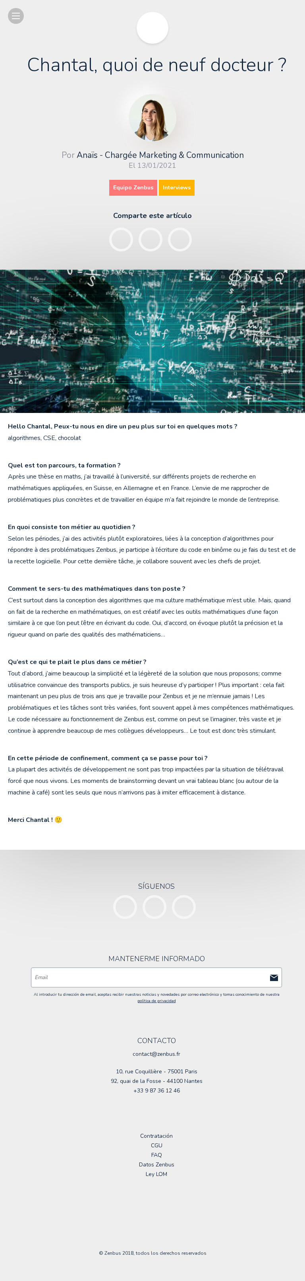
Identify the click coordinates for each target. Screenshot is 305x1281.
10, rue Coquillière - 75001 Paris (156, 1071)
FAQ (156, 1155)
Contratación (156, 1136)
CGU (156, 1145)
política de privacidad (156, 1001)
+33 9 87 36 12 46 (156, 1090)
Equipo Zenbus (133, 187)
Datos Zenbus (156, 1164)
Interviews (177, 187)
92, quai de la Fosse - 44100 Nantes (157, 1081)
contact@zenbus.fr (156, 1054)
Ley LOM (156, 1174)
